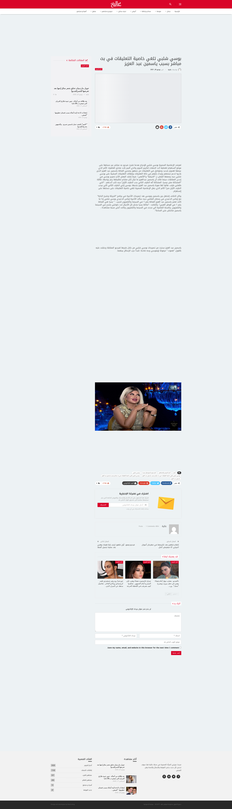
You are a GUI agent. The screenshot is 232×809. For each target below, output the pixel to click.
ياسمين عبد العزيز (175, 479)
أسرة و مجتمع (81, 11)
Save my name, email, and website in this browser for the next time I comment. (143, 647)
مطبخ (94, 11)
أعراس (134, 11)
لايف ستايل (122, 11)
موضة (159, 11)
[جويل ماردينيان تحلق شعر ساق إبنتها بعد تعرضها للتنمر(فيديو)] (71, 74)
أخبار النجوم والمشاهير (165, 473)
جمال (168, 11)
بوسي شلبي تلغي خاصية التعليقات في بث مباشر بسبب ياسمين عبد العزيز (161, 476)
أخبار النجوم (99, 69)
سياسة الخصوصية (148, 804)
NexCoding (71, 804)
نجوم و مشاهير (107, 11)
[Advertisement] (116, 37)
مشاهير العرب (87, 775)
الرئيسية (177, 11)
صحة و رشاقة (146, 11)
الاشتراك (103, 505)
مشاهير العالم (87, 780)
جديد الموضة (87, 790)
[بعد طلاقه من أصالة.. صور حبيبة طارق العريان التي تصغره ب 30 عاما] (131, 779)
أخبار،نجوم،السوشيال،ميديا (149, 473)
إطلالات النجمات (86, 770)
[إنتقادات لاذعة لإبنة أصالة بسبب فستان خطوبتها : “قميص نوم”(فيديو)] (131, 791)
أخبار (174, 473)
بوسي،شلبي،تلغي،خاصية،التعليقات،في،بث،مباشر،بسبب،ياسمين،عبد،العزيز (121, 476)
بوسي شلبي (136, 473)
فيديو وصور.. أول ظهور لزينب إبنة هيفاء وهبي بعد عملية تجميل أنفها (116, 546)
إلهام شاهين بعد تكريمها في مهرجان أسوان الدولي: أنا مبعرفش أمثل (160, 546)
